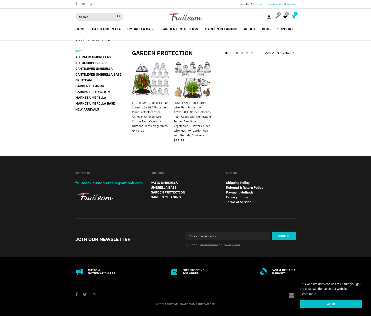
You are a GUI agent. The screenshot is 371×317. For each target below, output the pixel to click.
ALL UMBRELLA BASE (91, 63)
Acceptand (215, 244)
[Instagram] (91, 4)
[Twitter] (83, 4)
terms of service (209, 244)
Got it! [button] (331, 303)
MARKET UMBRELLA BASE (95, 103)
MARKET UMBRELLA (90, 98)
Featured (283, 52)
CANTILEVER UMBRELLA (94, 69)
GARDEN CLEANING (90, 86)
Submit (284, 236)
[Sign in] (269, 17)
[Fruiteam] (185, 16)
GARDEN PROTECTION (92, 92)
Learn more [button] (308, 294)
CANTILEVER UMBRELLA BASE (98, 74)
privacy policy (232, 244)
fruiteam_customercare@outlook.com (274, 4)
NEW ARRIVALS (87, 109)
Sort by (270, 52)
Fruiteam (83, 80)
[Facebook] (76, 4)
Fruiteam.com (205, 304)
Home (78, 40)
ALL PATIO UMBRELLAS (93, 57)
